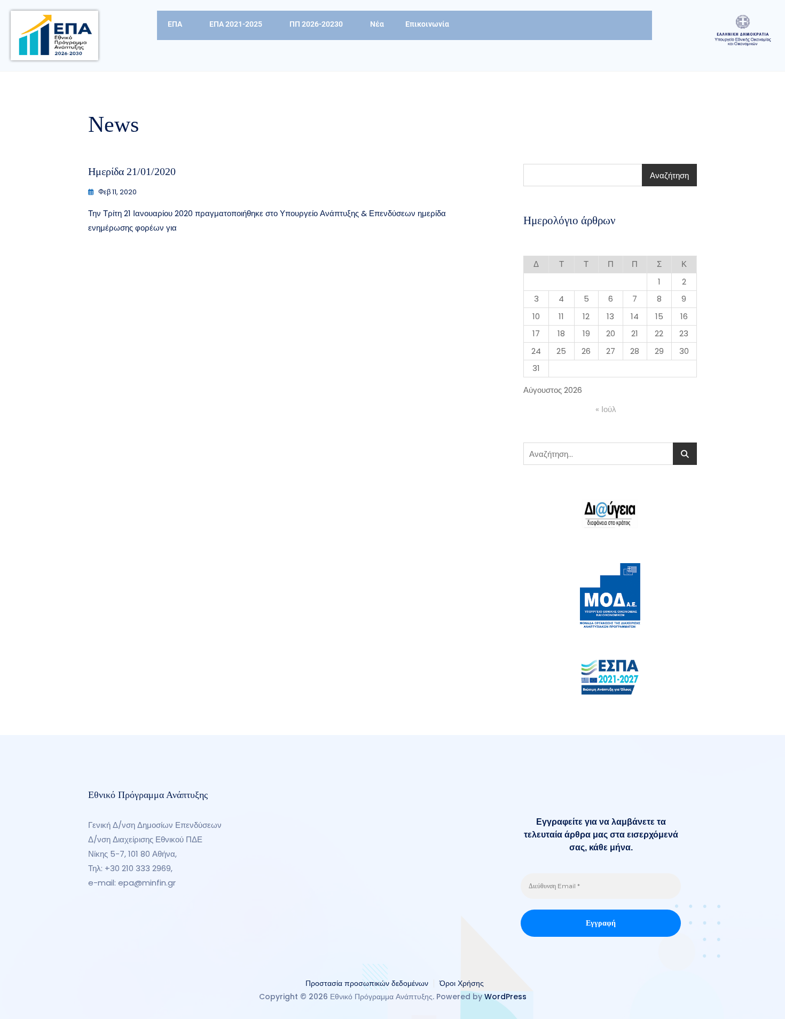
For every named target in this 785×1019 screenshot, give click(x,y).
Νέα (377, 24)
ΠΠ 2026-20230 (316, 24)
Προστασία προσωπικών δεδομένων (366, 983)
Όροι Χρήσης (461, 983)
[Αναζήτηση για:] (610, 454)
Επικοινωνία (427, 24)
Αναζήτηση (669, 175)
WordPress (505, 996)
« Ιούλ (605, 409)
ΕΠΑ (175, 24)
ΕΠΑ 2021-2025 (235, 24)
